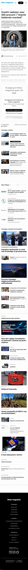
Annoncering (14, 512)
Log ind (20, 113)
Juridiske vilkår (14, 523)
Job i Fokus (5, 185)
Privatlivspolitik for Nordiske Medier (14, 521)
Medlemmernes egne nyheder (10, 318)
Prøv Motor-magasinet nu (14, 110)
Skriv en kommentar (21, 124)
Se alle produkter (14, 514)
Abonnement (14, 507)
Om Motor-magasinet (14, 542)
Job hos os (14, 539)
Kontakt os (14, 537)
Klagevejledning (14, 526)
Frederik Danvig (9, 56)
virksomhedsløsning (18, 117)
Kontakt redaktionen (14, 535)
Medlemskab (14, 509)
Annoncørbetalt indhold (14, 528)
